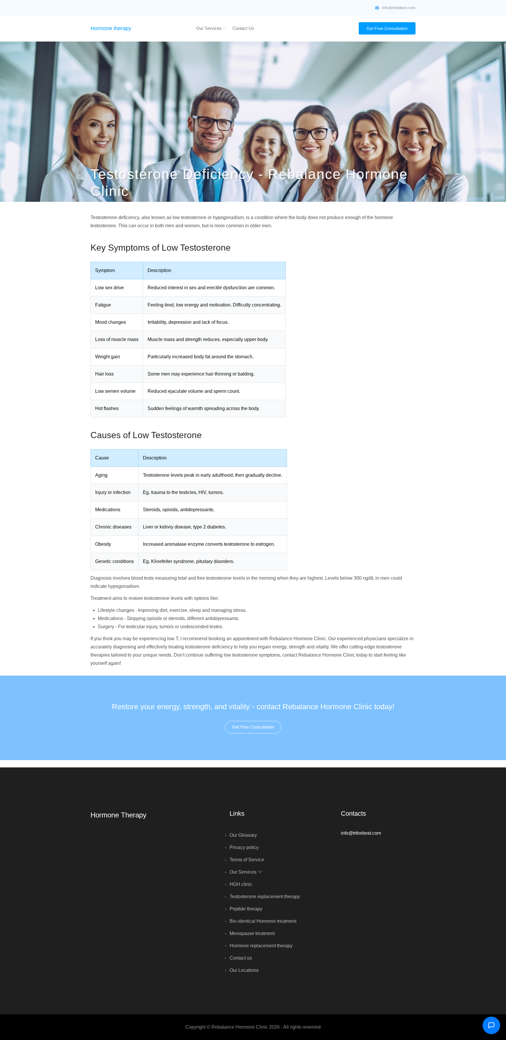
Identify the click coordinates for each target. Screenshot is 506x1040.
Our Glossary (243, 835)
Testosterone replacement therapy (265, 896)
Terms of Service (247, 859)
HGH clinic (241, 884)
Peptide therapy (246, 908)
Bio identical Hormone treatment (263, 921)
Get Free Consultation (387, 28)
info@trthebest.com (399, 8)
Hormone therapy (110, 28)
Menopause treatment (252, 933)
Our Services (209, 28)
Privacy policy (244, 847)
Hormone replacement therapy (261, 945)
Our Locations (244, 970)
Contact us (243, 28)
